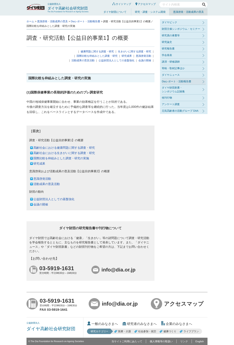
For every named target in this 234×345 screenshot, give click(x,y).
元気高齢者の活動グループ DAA (180, 110)
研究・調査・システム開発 (150, 11)
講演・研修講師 (171, 61)
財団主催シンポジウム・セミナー (181, 28)
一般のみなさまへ (105, 324)
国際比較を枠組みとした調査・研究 (97, 55)
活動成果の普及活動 (83, 60)
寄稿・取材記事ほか (173, 68)
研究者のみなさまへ (142, 324)
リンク (184, 341)
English (199, 341)
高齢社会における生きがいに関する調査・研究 (64, 153)
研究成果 (127, 55)
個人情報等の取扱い (161, 341)
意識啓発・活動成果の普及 (188, 11)
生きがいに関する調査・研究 (134, 51)
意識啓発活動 (143, 55)
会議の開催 (144, 60)
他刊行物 (167, 97)
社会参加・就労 (147, 331)
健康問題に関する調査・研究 (97, 51)
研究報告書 (168, 48)
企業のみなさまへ (179, 324)
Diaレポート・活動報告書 (85, 21)
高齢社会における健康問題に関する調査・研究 (64, 147)
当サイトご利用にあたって (127, 341)
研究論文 (167, 42)
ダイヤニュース (171, 74)
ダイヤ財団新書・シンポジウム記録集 (173, 89)
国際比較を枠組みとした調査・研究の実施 (61, 158)
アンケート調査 (171, 104)
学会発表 (167, 55)
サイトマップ (123, 4)
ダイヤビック (169, 22)
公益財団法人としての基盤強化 (116, 60)
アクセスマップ (147, 4)
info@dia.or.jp (120, 304)
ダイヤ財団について (115, 11)
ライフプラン (191, 331)
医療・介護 (124, 331)
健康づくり (169, 331)
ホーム (30, 21)
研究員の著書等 (171, 35)
